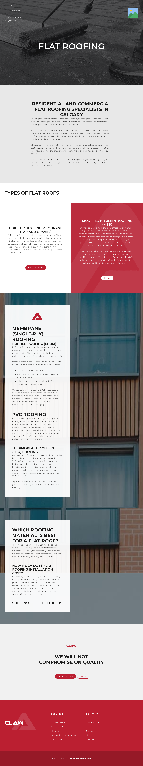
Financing (90, 739)
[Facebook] (128, 716)
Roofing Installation (13, 11)
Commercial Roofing (13, 17)
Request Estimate (93, 727)
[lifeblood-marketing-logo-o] (71, 754)
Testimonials (91, 731)
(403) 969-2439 (11, 21)
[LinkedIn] (135, 716)
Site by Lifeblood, (71, 758)
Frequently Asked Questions (63, 735)
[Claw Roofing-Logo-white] (20, 721)
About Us (55, 731)
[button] (8, 6)
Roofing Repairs (11, 14)
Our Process (56, 739)
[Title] (133, 13)
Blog (88, 735)
